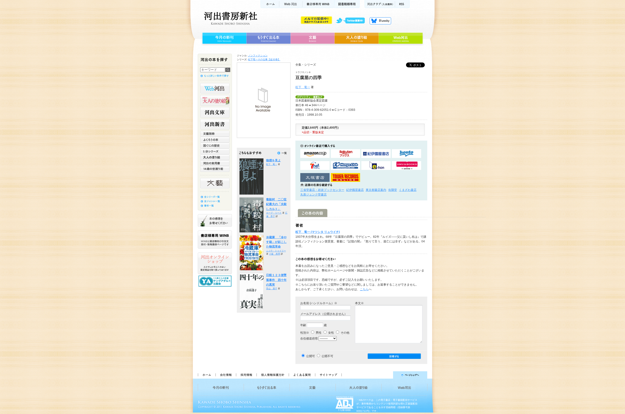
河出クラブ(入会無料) (380, 4)
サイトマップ (328, 375)
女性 (330, 332)
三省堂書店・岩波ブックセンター (322, 190)
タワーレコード (345, 177)
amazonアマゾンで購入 (315, 153)
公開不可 (327, 356)
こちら (364, 289)
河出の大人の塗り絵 (214, 100)
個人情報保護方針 (272, 375)
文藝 (312, 38)
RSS (402, 4)
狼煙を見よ (273, 160)
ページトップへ (386, 375)
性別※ (304, 332)
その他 (344, 332)
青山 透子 (271, 288)
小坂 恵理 (274, 254)
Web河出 (290, 4)
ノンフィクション (258, 55)
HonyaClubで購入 (345, 165)
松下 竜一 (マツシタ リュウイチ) (317, 232)
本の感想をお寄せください (215, 220)
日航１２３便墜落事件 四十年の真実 (276, 279)
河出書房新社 (230, 18)
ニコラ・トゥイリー (276, 250)
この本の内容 (312, 213)
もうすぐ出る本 (268, 38)
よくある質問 (302, 375)
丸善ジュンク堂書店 (313, 194)
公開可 (310, 356)
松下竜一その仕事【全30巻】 (264, 59)
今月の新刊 (223, 38)
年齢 (303, 325)
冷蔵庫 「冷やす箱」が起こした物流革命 (276, 242)
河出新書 (214, 124)
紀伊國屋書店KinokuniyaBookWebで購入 (376, 153)
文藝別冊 (214, 134)
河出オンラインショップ (215, 263)
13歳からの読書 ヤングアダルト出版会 (215, 281)
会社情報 (225, 375)
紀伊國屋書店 (355, 190)
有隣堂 (392, 190)
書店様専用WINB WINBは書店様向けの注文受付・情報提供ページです (215, 239)
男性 (318, 332)
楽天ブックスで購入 (345, 153)
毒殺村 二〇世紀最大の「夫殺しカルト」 (276, 204)
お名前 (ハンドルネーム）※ (318, 303)
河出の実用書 (214, 163)
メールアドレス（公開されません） (323, 314)
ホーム (269, 4)
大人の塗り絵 (356, 38)
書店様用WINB (318, 4)
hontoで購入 (406, 153)
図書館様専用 (347, 4)
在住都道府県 (309, 338)
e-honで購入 (376, 165)
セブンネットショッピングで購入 (315, 165)
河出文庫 (214, 112)
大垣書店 (315, 177)
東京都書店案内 (376, 190)
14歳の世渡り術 (214, 169)
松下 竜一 (302, 87)
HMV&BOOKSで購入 (406, 165)
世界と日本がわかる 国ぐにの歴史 (214, 145)
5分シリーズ (214, 151)
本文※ (359, 303)
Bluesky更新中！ (380, 21)
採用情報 (246, 375)
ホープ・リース (273, 213)
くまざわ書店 (408, 190)
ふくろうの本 (214, 140)
